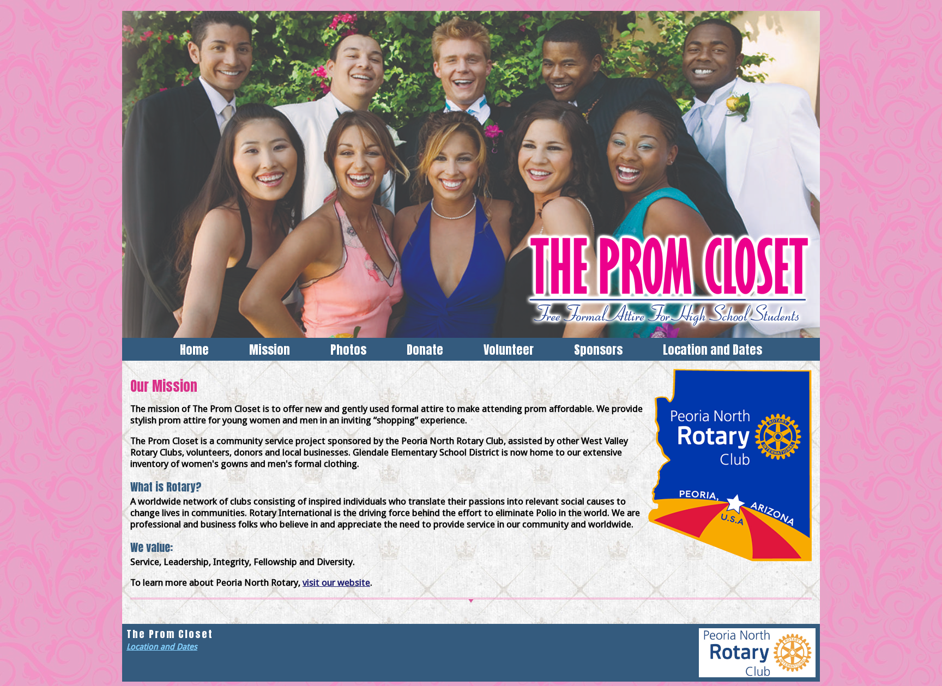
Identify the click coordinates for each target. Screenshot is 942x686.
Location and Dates (712, 350)
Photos (348, 350)
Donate (425, 350)
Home (194, 350)
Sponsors (598, 350)
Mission (269, 350)
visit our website (336, 582)
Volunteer (509, 350)
